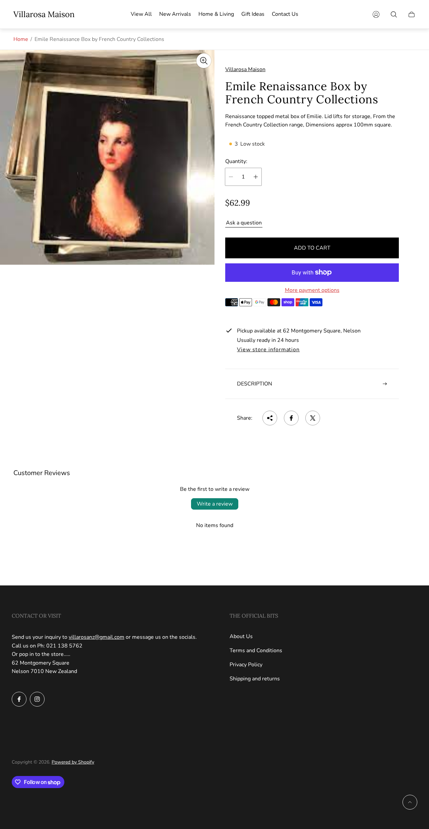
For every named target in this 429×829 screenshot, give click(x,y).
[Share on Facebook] (291, 418)
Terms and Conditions (256, 650)
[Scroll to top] (410, 802)
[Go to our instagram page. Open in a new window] (37, 699)
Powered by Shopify (73, 762)
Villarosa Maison (44, 14)
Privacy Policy (246, 664)
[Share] (269, 418)
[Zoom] (203, 60)
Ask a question (244, 222)
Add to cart (312, 248)
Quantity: (236, 161)
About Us (241, 636)
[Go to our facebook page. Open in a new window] (19, 699)
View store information (268, 350)
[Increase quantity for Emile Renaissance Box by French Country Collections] (255, 177)
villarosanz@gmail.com (96, 637)
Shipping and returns (255, 678)
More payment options (312, 290)
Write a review (215, 504)
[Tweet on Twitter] (312, 418)
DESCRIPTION (254, 383)
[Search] (393, 14)
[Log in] (376, 14)
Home (20, 39)
